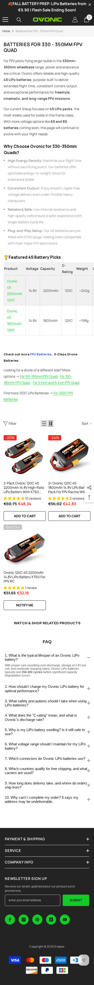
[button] (44, 423)
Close (90, 5)
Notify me (24, 605)
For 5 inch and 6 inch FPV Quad (56, 382)
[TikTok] (51, 919)
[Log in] (75, 19)
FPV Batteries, (41, 354)
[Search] (19, 20)
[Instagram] (24, 919)
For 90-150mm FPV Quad (39, 376)
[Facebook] (10, 919)
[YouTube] (65, 919)
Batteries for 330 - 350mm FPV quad (39, 31)
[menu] (5, 19)
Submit (76, 900)
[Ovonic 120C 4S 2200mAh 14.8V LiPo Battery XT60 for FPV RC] (24, 545)
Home (6, 31)
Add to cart (25, 516)
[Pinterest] (37, 919)
